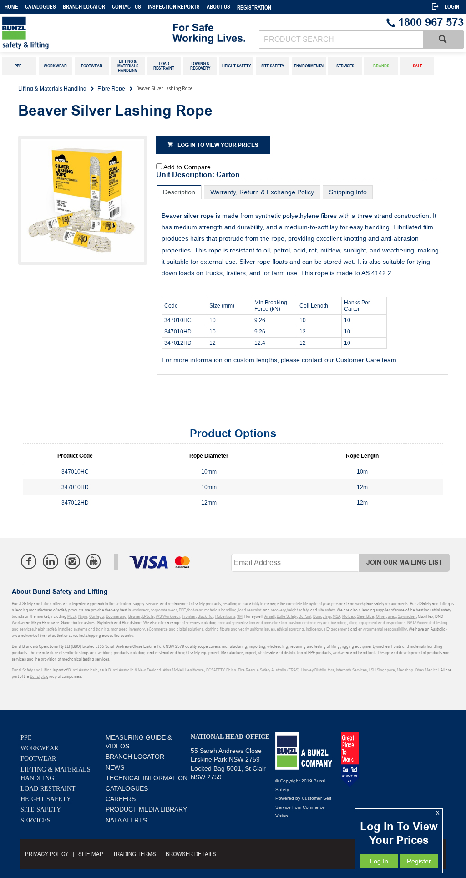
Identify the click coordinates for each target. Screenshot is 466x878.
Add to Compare (187, 167)
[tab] (179, 192)
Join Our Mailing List (404, 562)
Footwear (38, 758)
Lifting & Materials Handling (55, 774)
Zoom (92, 206)
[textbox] (341, 39)
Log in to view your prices (217, 145)
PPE (26, 737)
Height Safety (45, 799)
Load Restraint (48, 788)
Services (35, 820)
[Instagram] (72, 561)
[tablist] (302, 280)
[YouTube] (93, 561)
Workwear (39, 748)
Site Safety (40, 809)
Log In (379, 861)
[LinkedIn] (50, 561)
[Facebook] (28, 561)
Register (419, 861)
